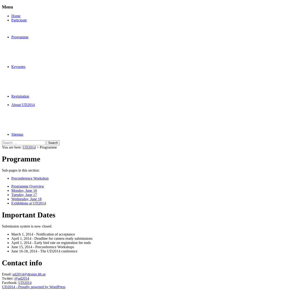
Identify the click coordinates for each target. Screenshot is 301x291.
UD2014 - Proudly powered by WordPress (33, 287)
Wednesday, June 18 (26, 199)
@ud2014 (21, 278)
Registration (20, 96)
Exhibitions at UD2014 (28, 203)
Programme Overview (27, 186)
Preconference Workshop (30, 178)
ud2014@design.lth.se (29, 274)
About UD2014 (23, 105)
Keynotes (18, 67)
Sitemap (17, 134)
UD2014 (29, 147)
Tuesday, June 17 (24, 195)
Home (15, 16)
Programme (19, 37)
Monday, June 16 (24, 191)
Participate (19, 20)
